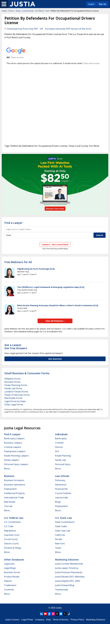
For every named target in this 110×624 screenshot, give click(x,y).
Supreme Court (11, 534)
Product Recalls (11, 576)
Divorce (59, 447)
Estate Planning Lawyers (16, 455)
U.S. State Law (63, 517)
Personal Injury (62, 464)
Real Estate (9, 501)
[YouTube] (45, 613)
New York (60, 543)
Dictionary (60, 480)
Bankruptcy (61, 438)
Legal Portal (27, 619)
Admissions (60, 484)
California (60, 534)
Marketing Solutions (67, 559)
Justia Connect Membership (69, 563)
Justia (4, 11)
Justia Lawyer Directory (66, 568)
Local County (27, 11)
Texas (18, 11)
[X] (64, 613)
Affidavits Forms (12, 378)
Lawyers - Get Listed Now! (55, 244)
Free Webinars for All (18, 262)
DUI (57, 451)
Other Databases (14, 559)
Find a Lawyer (13, 223)
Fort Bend (39, 11)
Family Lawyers (11, 459)
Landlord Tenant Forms (16, 391)
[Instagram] (53, 613)
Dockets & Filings (12, 547)
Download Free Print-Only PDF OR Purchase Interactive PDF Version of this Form (49, 28)
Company (39, 619)
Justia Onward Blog (64, 585)
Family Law (60, 459)
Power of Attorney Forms (17, 394)
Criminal (59, 442)
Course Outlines (63, 493)
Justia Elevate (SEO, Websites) (70, 576)
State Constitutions (64, 522)
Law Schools (62, 476)
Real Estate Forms (13, 398)
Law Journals (61, 497)
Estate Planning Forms (15, 385)
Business (9, 476)
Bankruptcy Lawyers (14, 438)
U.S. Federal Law (13, 517)
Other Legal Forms (13, 404)
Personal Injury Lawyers (16, 464)
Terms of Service (61, 619)
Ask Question (55, 358)
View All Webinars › (55, 320)
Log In (91, 4)
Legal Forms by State (14, 401)
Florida (58, 539)
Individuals (61, 434)
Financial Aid (61, 488)
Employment (10, 488)
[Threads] (57, 613)
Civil (47, 11)
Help (48, 619)
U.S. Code (8, 526)
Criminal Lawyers (12, 447)
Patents (8, 580)
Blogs (58, 501)
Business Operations (14, 484)
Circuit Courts (11, 539)
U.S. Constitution (12, 522)
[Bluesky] (61, 613)
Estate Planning (63, 455)
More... (7, 468)
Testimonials (61, 589)
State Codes (61, 526)
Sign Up (102, 4)
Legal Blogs (10, 568)
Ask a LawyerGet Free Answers (15, 346)
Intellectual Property (14, 493)
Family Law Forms (13, 388)
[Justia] (22, 4)
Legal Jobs (9, 563)
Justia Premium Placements (68, 572)
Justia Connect (12, 619)
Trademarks (10, 585)
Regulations (10, 530)
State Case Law (62, 530)
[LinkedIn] (41, 613)
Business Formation (14, 480)
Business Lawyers (13, 442)
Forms (11, 11)
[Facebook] (49, 613)
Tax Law (8, 506)
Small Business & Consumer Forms (27, 373)
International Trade (14, 497)
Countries (9, 589)
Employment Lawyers (14, 451)
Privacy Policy (77, 619)
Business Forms (12, 381)
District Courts (11, 543)
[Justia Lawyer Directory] (68, 613)
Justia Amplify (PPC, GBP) (67, 580)
